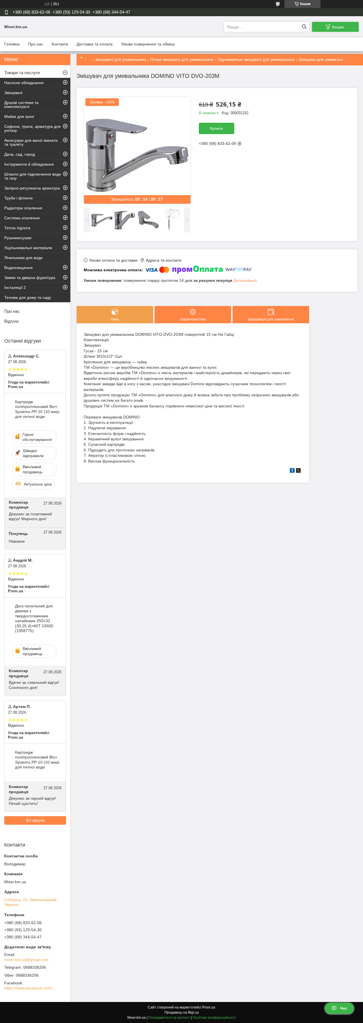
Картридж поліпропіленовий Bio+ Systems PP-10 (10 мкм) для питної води (37, 409)
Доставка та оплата (95, 44)
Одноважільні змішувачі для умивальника (256, 59)
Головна (12, 44)
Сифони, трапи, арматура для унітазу (32, 128)
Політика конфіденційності (214, 1018)
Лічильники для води (23, 257)
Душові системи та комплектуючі (21, 104)
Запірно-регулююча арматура (32, 188)
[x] (298, 471)
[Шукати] (304, 27)
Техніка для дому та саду (27, 297)
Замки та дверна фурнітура (29, 277)
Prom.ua (208, 1007)
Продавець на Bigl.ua (181, 1012)
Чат (343, 1008)
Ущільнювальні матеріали (28, 247)
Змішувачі (13, 92)
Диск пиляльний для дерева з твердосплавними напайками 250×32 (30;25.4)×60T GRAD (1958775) (34, 618)
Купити (216, 128)
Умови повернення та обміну (148, 44)
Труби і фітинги (18, 198)
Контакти (60, 44)
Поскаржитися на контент (169, 1018)
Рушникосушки (17, 238)
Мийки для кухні (19, 116)
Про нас (35, 44)
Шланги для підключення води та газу (32, 176)
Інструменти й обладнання (29, 164)
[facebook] (292, 471)
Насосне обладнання (24, 82)
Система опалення (22, 218)
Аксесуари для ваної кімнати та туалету (31, 142)
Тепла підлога (17, 228)
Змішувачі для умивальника (120, 59)
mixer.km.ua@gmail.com (26, 959)
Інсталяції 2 (15, 287)
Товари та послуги (22, 72)
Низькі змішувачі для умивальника (182, 59)
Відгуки (11, 321)
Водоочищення (18, 267)
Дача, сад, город (19, 154)
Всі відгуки (35, 820)
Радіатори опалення (23, 208)
